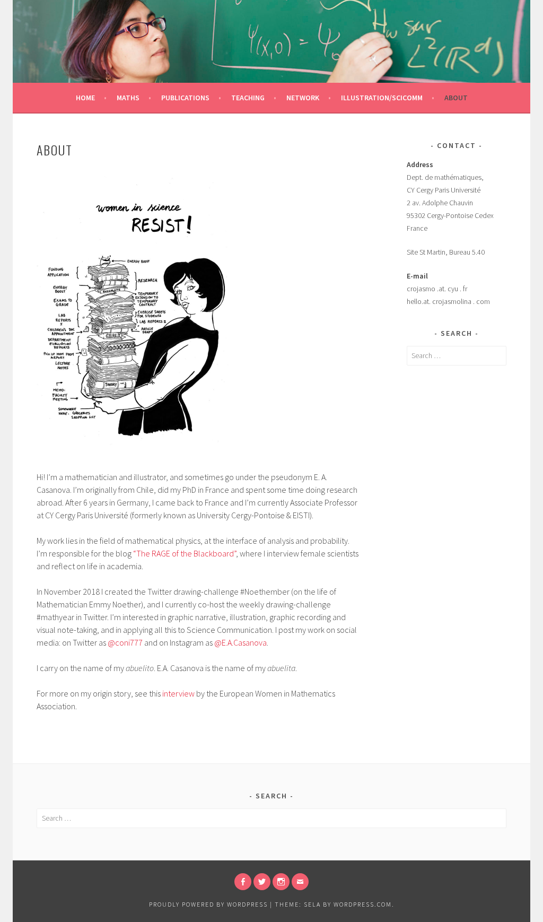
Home (85, 97)
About (456, 97)
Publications (185, 97)
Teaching (248, 97)
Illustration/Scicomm (382, 97)
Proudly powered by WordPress (208, 904)
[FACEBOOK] (242, 881)
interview (178, 693)
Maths (128, 97)
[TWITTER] (261, 881)
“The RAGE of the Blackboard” (184, 553)
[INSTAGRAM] (281, 881)
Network (302, 97)
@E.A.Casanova (240, 642)
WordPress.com (363, 904)
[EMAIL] (300, 881)
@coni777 (125, 642)
